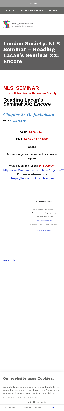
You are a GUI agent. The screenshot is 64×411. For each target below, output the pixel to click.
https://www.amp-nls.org (44, 220)
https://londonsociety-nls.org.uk (32, 178)
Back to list (9, 260)
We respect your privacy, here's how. (20, 397)
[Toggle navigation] (57, 24)
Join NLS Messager (30, 10)
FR (35, 3)
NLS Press (8, 10)
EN (31, 3)
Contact (51, 10)
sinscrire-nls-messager (43, 230)
